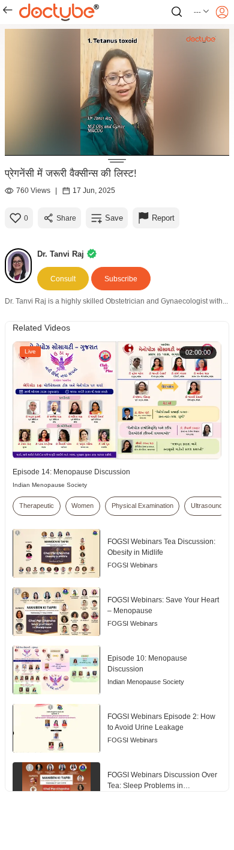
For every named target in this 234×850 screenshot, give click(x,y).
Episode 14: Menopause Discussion (71, 472)
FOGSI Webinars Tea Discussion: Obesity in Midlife (161, 547)
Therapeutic (36, 505)
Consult (63, 279)
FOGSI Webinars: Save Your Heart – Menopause (163, 605)
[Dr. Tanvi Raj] (21, 265)
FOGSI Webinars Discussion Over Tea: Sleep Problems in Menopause (162, 781)
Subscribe (120, 279)
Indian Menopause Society (50, 485)
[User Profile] (222, 12)
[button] (201, 12)
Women (82, 505)
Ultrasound (207, 505)
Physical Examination (142, 505)
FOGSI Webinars (132, 565)
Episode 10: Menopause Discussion (147, 663)
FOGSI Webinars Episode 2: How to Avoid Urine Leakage (161, 722)
